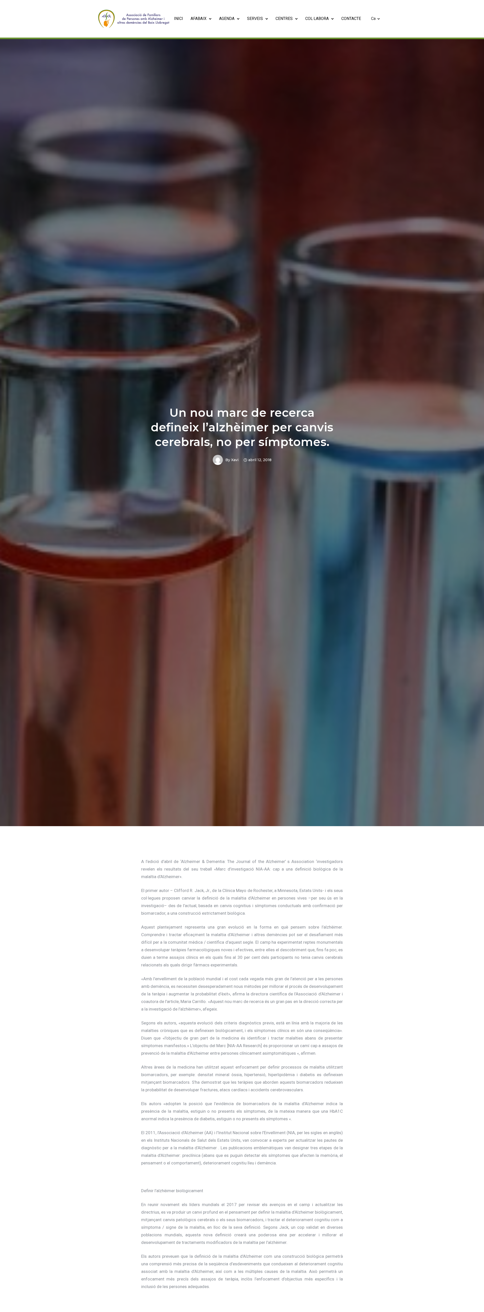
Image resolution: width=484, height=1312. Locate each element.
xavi (234, 460)
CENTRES (284, 18)
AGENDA (226, 18)
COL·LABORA (317, 18)
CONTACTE (351, 18)
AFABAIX (198, 18)
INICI (178, 18)
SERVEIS (255, 18)
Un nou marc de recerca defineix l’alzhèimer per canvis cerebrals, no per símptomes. (242, 427)
